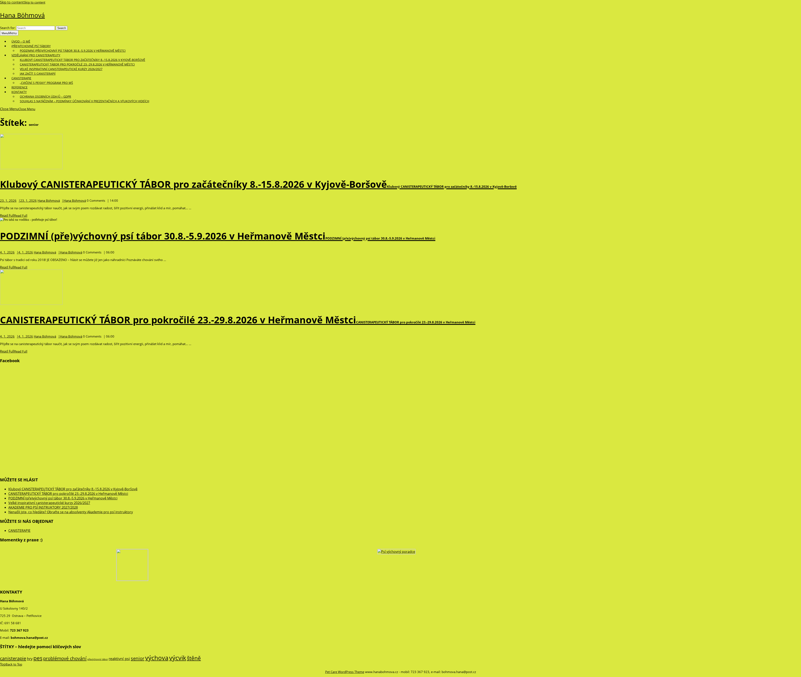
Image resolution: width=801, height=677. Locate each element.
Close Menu (17, 109)
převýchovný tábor (97, 659)
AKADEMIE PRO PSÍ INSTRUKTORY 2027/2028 (43, 507)
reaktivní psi (119, 658)
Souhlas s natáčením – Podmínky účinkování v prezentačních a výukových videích (84, 101)
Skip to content (22, 2)
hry (30, 658)
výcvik (177, 658)
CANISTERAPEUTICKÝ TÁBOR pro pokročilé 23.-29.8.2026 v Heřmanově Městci (237, 319)
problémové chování (65, 658)
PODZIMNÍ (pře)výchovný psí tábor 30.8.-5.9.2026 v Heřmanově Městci (73, 51)
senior (137, 658)
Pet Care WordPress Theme (344, 672)
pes (37, 658)
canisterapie (13, 658)
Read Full (13, 215)
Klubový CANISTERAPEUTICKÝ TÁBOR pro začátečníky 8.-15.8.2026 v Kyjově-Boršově (258, 184)
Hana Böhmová (22, 15)
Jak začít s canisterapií (37, 74)
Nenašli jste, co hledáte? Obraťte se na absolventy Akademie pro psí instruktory (70, 512)
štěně (194, 658)
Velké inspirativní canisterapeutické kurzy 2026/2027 (61, 69)
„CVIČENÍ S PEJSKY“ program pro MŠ (46, 83)
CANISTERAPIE (19, 530)
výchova (156, 658)
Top (11, 664)
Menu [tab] (9, 33)
